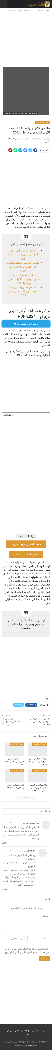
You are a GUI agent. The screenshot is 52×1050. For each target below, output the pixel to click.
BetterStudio (32, 1046)
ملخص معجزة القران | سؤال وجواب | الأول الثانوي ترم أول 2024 (23, 278)
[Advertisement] (26, 38)
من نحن (10, 1030)
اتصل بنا (26, 1034)
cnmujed (31, 851)
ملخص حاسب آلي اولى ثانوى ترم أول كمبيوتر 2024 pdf (23, 254)
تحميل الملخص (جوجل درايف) (26, 544)
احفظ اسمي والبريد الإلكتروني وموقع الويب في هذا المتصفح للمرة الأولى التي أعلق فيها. (26, 950)
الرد (3, 843)
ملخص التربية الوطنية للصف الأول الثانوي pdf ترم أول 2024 (23, 266)
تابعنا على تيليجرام (27, 323)
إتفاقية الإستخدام (22, 1030)
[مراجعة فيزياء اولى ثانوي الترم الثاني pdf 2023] (14, 749)
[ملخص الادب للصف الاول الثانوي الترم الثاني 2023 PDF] (37, 775)
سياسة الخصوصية (38, 1030)
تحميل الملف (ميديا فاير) (26, 554)
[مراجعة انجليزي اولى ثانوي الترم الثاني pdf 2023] (37, 749)
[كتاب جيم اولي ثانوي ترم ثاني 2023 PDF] (14, 775)
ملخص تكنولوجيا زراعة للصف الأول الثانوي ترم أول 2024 (23, 291)
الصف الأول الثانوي (42, 122)
